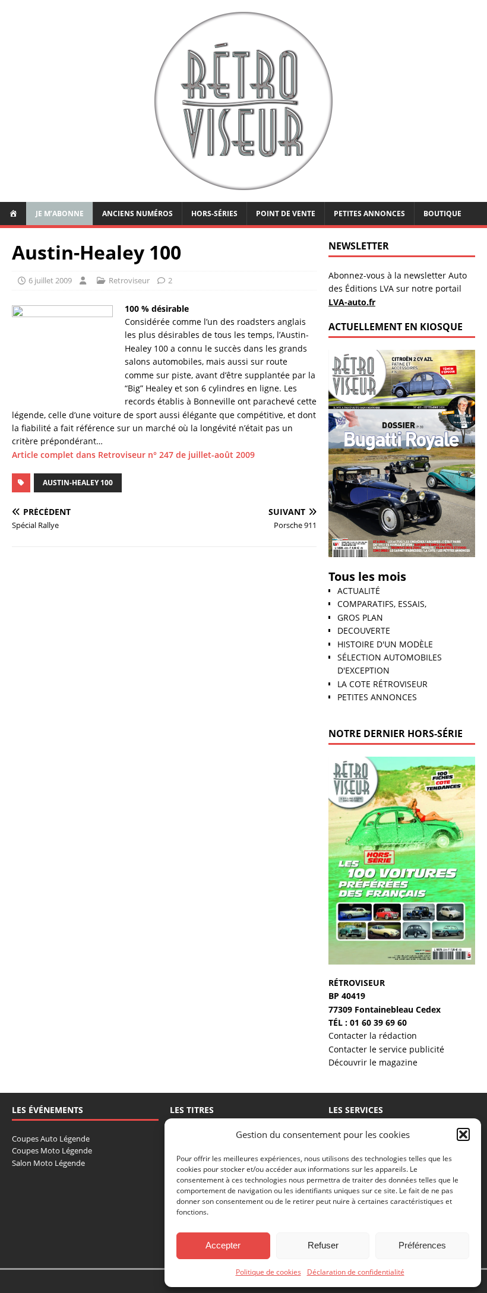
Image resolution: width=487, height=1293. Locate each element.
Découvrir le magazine (373, 1062)
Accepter (223, 1245)
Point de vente (285, 213)
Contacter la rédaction (372, 1035)
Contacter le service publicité (386, 1049)
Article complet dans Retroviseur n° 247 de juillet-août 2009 (133, 454)
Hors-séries (214, 213)
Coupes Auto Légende (51, 1138)
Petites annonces (369, 213)
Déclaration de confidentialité (355, 1272)
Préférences (422, 1245)
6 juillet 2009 (50, 280)
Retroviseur (129, 280)
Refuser (323, 1245)
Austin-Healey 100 (78, 483)
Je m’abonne (60, 213)
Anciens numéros (137, 213)
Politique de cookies (268, 1272)
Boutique (442, 213)
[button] (463, 1134)
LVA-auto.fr (351, 302)
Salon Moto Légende (48, 1163)
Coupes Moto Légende (52, 1150)
